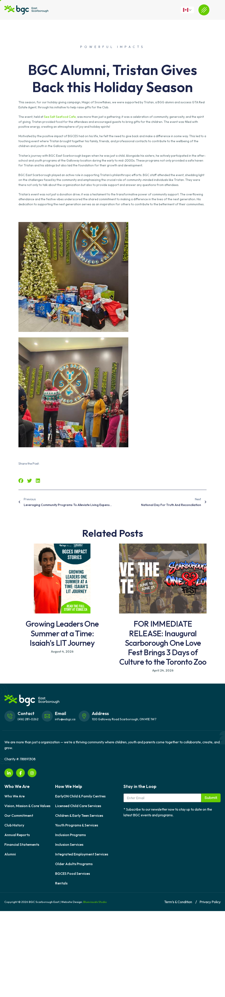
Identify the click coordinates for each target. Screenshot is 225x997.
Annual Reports (17, 835)
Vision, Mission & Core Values (27, 806)
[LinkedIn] (8, 772)
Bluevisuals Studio (95, 902)
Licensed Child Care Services (78, 806)
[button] (21, 480)
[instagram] (32, 772)
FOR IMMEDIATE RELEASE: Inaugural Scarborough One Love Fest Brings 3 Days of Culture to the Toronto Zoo (162, 643)
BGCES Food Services (72, 873)
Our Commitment (18, 815)
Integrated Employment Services (81, 854)
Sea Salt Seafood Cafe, (60, 117)
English (189, 10)
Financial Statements (21, 844)
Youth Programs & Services (76, 825)
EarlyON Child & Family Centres (80, 796)
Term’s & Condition (178, 902)
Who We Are (14, 796)
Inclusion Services (69, 844)
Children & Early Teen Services (79, 815)
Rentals (61, 883)
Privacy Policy (210, 902)
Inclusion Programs (70, 835)
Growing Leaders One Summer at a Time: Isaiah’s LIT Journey (62, 633)
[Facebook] (20, 772)
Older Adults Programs (74, 864)
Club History (14, 825)
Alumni (10, 854)
